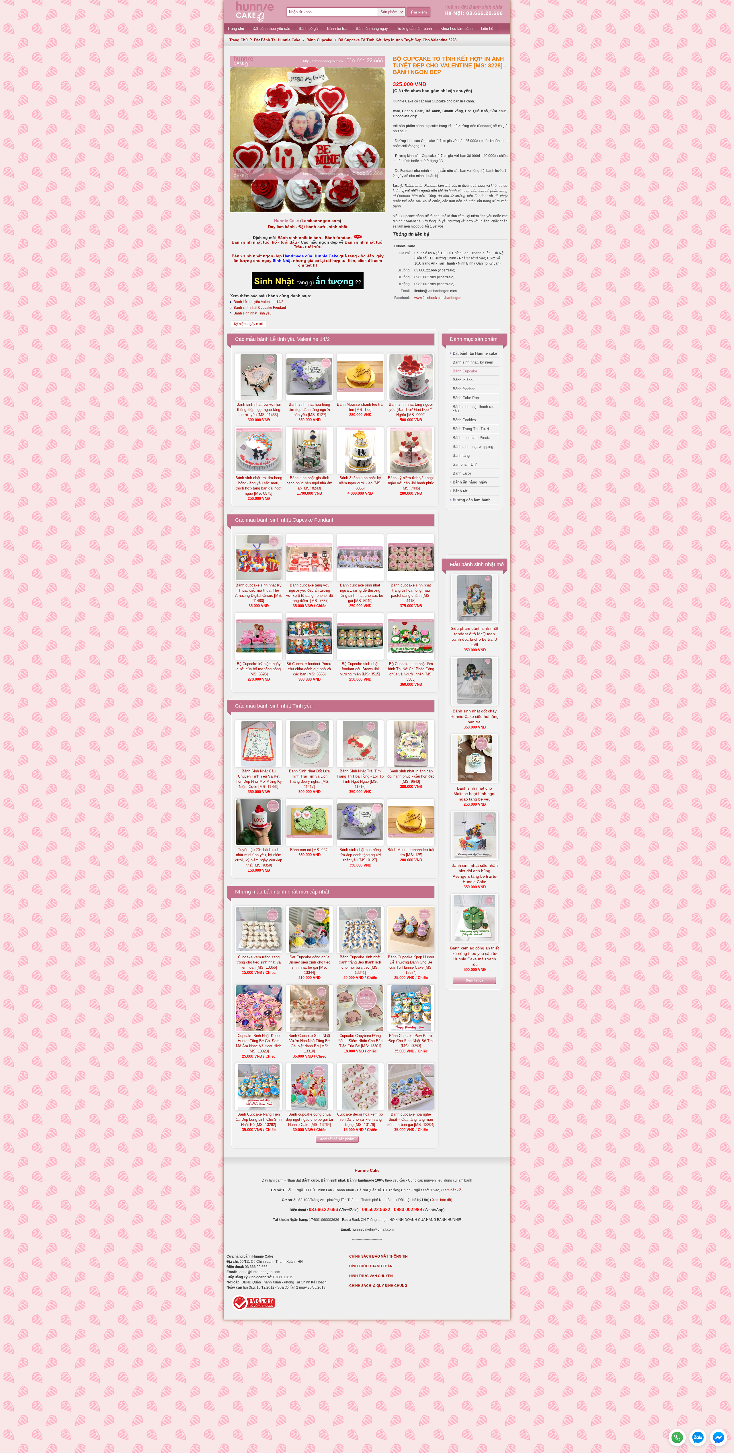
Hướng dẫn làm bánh (472, 500)
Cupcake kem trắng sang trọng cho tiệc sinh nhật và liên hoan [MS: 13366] (259, 962)
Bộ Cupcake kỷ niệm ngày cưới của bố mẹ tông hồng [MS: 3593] (259, 669)
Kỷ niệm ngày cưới (248, 324)
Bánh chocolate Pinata (471, 438)
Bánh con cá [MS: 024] (309, 850)
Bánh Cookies (464, 420)
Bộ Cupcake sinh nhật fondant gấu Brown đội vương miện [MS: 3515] (360, 669)
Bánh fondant (338, 237)
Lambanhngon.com (321, 220)
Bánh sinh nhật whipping (473, 446)
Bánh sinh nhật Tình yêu (253, 313)
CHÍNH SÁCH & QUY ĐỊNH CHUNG (378, 1286)
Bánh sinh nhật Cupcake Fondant (260, 308)
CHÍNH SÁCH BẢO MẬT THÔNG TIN (378, 1256)
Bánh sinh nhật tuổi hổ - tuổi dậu (264, 242)
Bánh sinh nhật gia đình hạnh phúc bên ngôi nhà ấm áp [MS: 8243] (309, 483)
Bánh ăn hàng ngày (470, 482)
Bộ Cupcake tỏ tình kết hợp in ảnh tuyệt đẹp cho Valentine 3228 (397, 40)
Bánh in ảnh (463, 380)
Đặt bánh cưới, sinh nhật (323, 226)
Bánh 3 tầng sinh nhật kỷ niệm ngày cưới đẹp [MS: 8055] (360, 483)
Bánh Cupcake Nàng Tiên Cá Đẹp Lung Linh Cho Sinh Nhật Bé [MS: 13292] (259, 1119)
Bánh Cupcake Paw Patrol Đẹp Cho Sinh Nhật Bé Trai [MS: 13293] (411, 1041)
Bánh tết (460, 491)
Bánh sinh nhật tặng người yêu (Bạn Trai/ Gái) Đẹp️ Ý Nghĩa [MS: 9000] (411, 409)
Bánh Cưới (462, 473)
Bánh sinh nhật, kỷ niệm (473, 362)
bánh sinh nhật (281, 892)
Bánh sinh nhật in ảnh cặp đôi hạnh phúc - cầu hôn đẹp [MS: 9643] (410, 776)
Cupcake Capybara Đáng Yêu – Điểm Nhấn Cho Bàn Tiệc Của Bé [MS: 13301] (360, 1041)
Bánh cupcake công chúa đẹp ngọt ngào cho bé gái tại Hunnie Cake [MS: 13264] (309, 1119)
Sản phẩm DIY (465, 464)
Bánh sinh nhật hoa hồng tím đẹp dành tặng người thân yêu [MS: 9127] (309, 409)
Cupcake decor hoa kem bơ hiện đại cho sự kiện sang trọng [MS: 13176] (360, 1119)
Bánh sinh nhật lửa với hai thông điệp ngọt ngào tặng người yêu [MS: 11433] (259, 409)
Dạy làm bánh (281, 226)
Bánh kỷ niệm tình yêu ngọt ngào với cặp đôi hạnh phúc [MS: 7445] (411, 483)
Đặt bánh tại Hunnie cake (277, 40)
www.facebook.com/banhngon (437, 298)
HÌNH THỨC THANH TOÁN (371, 1266)
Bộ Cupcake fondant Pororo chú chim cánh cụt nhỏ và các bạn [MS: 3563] (309, 669)
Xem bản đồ (451, 1190)
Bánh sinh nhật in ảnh (299, 237)
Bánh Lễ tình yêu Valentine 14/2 (258, 302)
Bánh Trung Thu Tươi (471, 429)
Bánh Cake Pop (466, 398)
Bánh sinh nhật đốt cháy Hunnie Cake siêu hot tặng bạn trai (474, 716)
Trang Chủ (238, 40)
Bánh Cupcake (319, 40)
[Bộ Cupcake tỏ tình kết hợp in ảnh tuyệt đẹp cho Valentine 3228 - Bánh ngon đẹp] (307, 211)
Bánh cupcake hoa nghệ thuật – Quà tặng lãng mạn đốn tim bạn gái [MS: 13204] (410, 1119)
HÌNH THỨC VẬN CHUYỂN (371, 1276)
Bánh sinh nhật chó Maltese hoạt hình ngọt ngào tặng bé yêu (474, 793)
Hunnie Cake (367, 1170)
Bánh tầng (461, 455)
